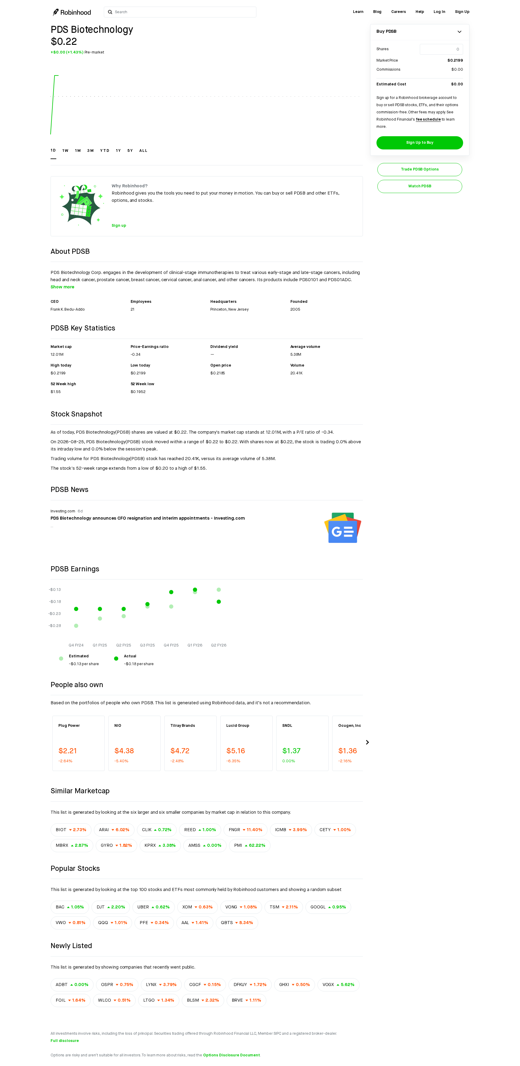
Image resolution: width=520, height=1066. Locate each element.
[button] (53, 153)
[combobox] (183, 12)
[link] (358, 12)
